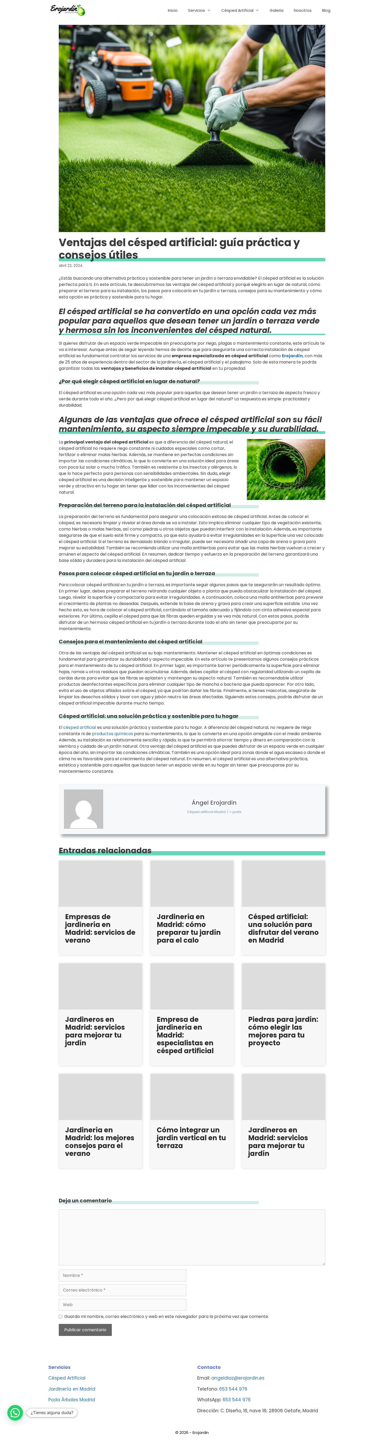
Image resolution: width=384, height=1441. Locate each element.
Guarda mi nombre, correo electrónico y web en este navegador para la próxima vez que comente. (166, 1316)
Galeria (276, 10)
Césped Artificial (237, 10)
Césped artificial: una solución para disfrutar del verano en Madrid (283, 928)
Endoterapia (62, 1411)
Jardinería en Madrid (71, 1389)
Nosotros (303, 10)
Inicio (173, 10)
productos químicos (112, 734)
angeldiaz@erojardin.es (237, 1378)
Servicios (196, 10)
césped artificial (79, 727)
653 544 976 (233, 1389)
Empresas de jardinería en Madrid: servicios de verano (100, 928)
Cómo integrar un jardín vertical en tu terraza (191, 1137)
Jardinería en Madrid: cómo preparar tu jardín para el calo (189, 928)
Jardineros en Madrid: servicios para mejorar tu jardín (95, 1031)
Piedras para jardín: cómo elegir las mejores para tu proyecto (283, 1031)
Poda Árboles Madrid (71, 1400)
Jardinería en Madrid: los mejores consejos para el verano (99, 1141)
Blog (326, 10)
